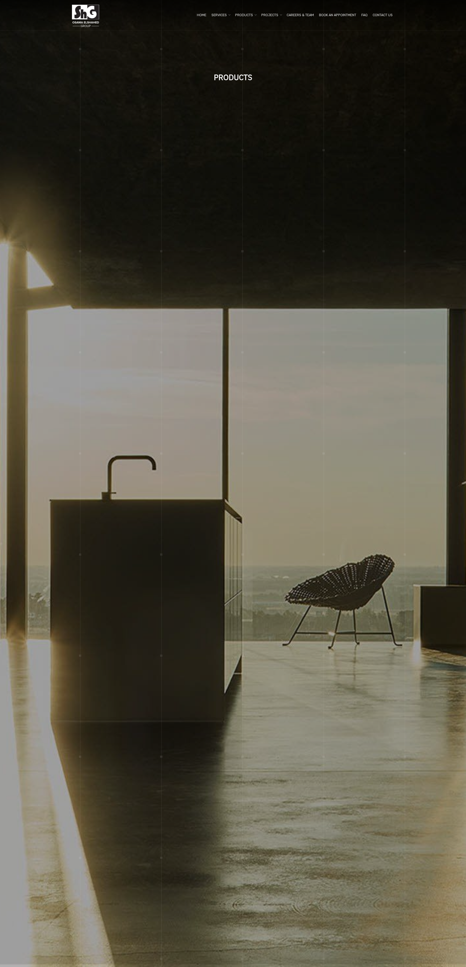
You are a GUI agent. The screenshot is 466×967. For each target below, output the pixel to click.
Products (244, 15)
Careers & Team (300, 15)
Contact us (383, 15)
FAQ (364, 15)
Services (219, 15)
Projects (269, 15)
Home (201, 15)
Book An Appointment (337, 15)
